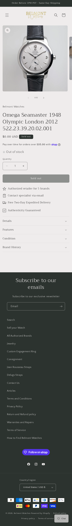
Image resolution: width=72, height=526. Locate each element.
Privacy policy (28, 518)
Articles (11, 390)
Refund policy (59, 513)
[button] (7, 15)
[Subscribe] (61, 306)
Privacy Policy (15, 406)
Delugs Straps (15, 375)
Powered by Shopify (40, 513)
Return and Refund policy (21, 414)
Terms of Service (16, 430)
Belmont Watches (22, 513)
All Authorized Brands (19, 335)
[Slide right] (44, 98)
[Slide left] (28, 98)
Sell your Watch (16, 327)
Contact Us (13, 383)
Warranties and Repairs (20, 422)
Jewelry (11, 343)
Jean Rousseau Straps (19, 367)
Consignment (14, 359)
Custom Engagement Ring (21, 351)
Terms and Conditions (19, 398)
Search (11, 320)
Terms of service (46, 518)
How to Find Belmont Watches (24, 438)
